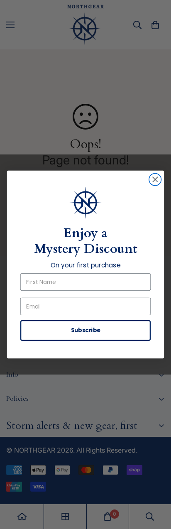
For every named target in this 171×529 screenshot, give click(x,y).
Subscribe (85, 330)
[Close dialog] (155, 180)
